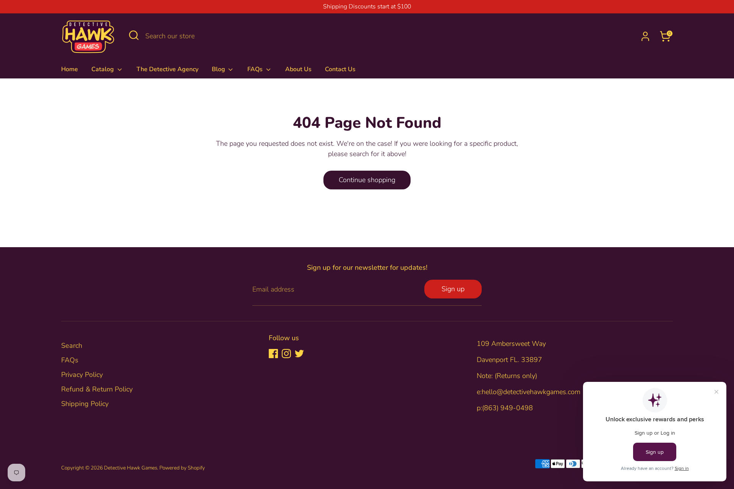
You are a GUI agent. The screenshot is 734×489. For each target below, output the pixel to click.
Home (69, 69)
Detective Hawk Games (130, 467)
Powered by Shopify (182, 467)
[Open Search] (133, 35)
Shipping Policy (85, 403)
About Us (298, 69)
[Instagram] (286, 353)
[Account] (645, 36)
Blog (219, 69)
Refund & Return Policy (97, 389)
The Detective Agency (167, 69)
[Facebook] (273, 353)
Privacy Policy (82, 374)
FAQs (255, 69)
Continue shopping (367, 179)
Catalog (103, 69)
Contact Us (340, 69)
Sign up (453, 288)
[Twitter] (299, 353)
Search (71, 345)
